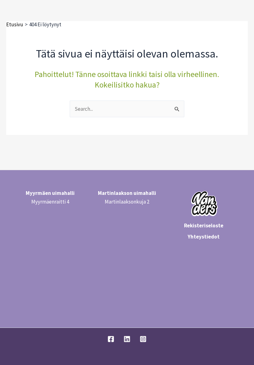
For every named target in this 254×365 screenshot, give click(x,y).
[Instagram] (143, 339)
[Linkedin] (127, 339)
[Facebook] (110, 339)
